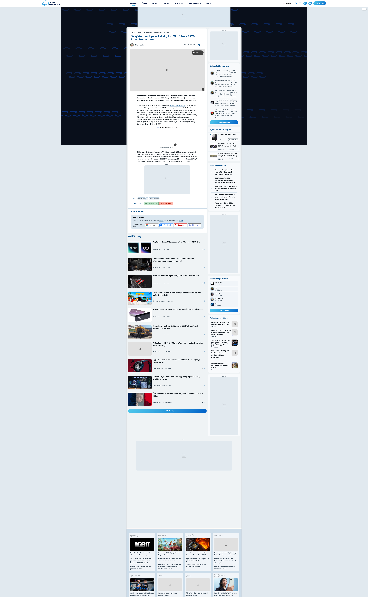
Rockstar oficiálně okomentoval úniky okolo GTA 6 (220, 365)
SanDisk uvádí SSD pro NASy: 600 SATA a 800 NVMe (176, 275)
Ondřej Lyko (156, 368)
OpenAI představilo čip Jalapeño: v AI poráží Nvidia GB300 (197, 560)
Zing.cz (213, 326)
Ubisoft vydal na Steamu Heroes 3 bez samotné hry (220, 323)
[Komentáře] (199, 45)
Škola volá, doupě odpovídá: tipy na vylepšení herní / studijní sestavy (176, 378)
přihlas (161, 220)
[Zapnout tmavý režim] (310, 3)
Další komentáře (224, 122)
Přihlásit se (320, 3)
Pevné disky (157, 32)
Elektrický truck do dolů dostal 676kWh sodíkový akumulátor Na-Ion (175, 327)
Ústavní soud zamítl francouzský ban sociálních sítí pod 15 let (178, 394)
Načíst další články (167, 411)
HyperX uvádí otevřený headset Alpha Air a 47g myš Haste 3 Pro (176, 361)
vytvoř (181, 220)
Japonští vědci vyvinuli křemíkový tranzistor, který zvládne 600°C (196, 554)
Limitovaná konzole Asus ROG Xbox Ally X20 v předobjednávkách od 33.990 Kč (173, 260)
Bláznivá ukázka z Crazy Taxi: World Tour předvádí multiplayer (169, 560)
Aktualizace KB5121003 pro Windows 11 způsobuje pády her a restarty (178, 344)
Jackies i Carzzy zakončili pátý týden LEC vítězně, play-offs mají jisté (220, 343)
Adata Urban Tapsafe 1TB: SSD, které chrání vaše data (178, 309)
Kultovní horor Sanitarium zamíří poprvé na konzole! (140, 568)
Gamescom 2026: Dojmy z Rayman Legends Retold (169, 554)
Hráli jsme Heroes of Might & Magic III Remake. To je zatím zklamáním (221, 332)
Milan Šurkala (139, 45)
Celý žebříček (224, 310)
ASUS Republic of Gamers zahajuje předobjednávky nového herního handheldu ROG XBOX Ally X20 (141, 561)
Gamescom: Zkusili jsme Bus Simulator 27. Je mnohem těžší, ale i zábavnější (220, 354)
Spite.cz (213, 337)
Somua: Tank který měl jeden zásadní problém (167, 594)
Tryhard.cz (214, 347)
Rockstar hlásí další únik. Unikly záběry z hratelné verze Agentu (140, 554)
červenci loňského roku (177, 106)
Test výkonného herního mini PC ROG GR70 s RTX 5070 (196, 565)
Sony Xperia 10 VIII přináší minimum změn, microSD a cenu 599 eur (225, 594)
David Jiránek (157, 385)
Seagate (166, 32)
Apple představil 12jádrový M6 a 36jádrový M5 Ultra (176, 242)
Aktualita (138, 32)
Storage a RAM (147, 32)
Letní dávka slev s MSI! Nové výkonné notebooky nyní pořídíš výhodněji (177, 293)
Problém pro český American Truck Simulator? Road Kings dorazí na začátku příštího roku (169, 567)
